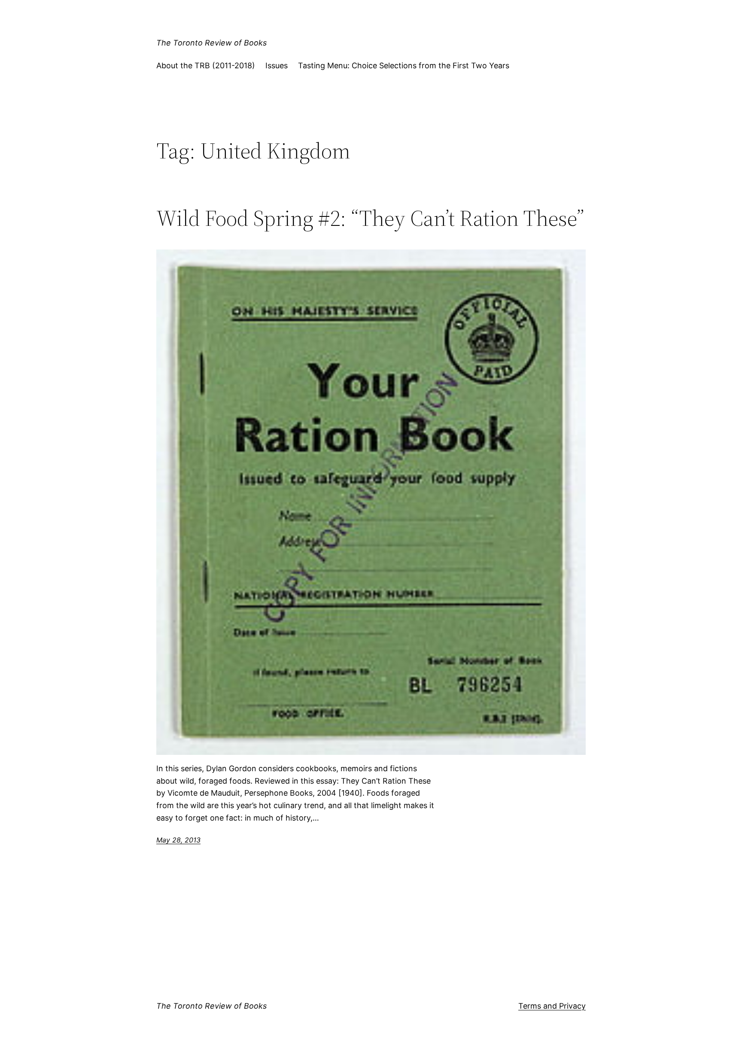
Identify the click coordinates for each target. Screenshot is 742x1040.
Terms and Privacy (552, 1005)
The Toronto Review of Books (211, 42)
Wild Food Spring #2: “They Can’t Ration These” (370, 218)
